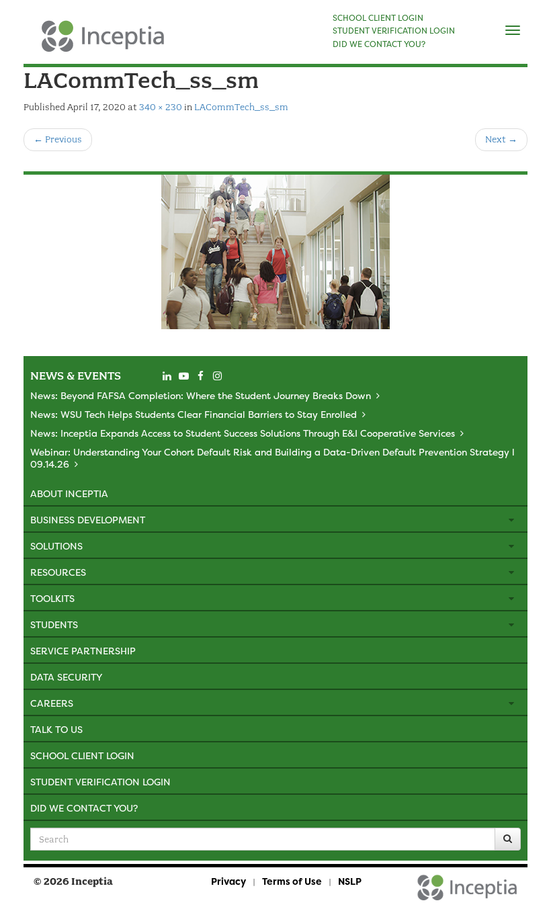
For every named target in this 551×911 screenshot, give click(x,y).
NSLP (350, 881)
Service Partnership (83, 650)
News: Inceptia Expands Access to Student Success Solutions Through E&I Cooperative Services (242, 433)
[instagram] (217, 376)
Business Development (87, 519)
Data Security (66, 676)
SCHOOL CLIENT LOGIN (378, 18)
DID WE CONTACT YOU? (379, 44)
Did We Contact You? (84, 807)
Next (501, 139)
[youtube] (183, 376)
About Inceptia (69, 493)
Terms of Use (292, 881)
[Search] (508, 839)
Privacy (228, 881)
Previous (58, 139)
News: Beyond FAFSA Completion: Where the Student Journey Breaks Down (200, 395)
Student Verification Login (100, 781)
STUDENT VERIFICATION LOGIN (394, 31)
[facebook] (200, 376)
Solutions (56, 545)
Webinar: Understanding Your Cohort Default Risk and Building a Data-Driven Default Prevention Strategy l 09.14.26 (272, 457)
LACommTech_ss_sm (241, 107)
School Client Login (82, 755)
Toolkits (52, 598)
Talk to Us (56, 729)
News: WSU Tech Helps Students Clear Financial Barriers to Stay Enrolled (193, 414)
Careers (51, 703)
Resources (58, 572)
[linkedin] (167, 376)
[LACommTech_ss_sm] (275, 252)
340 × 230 (160, 107)
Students (54, 624)
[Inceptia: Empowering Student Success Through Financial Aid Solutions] (35, 43)
